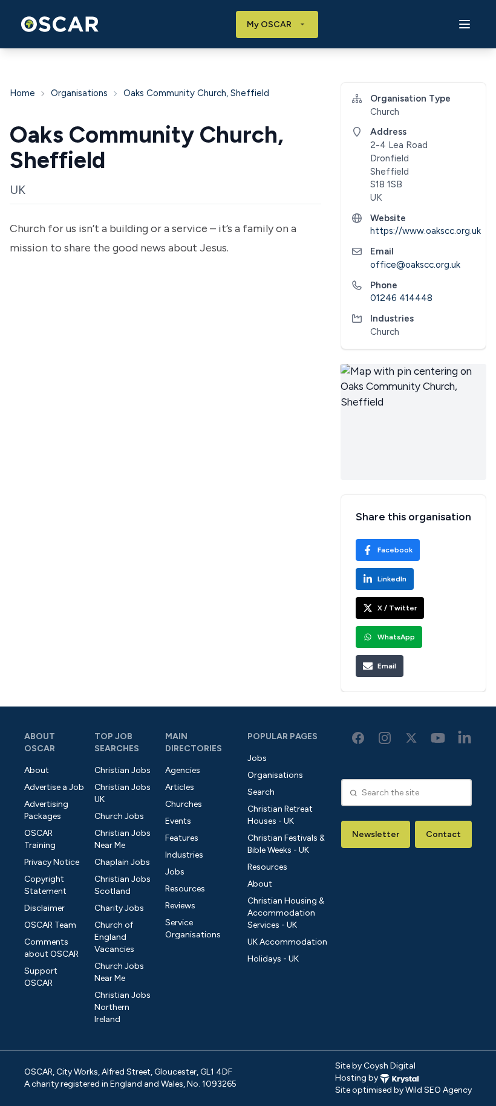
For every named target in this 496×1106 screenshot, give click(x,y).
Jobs (174, 872)
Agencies (182, 770)
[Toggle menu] (464, 24)
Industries (184, 855)
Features (181, 838)
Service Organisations (193, 928)
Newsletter (375, 834)
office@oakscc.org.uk (415, 264)
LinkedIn (391, 579)
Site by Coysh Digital (375, 1066)
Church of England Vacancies (114, 937)
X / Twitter (397, 608)
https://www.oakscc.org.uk (425, 230)
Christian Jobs (122, 770)
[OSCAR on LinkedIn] (464, 738)
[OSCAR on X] (411, 738)
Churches (183, 804)
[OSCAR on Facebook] (358, 738)
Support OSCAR (40, 977)
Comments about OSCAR (51, 948)
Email (386, 666)
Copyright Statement (45, 885)
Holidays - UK (273, 959)
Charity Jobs (119, 908)
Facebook (395, 550)
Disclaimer (44, 908)
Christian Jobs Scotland (122, 885)
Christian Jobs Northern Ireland (122, 1007)
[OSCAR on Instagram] (384, 738)
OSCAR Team (50, 925)
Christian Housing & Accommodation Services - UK (285, 913)
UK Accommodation (287, 942)
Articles (179, 787)
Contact (443, 834)
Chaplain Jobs (122, 862)
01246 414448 (401, 298)
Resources (185, 889)
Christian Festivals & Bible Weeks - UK (286, 844)
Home (22, 93)
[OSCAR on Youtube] (438, 738)
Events (178, 821)
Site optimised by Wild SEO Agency (403, 1090)
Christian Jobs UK (122, 793)
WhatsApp (396, 637)
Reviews (180, 906)
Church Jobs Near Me (119, 972)
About (36, 770)
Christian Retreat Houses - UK (280, 815)
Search (261, 792)
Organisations (79, 93)
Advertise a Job (54, 787)
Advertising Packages (46, 810)
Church (384, 331)
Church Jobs (119, 816)
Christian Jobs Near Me (122, 839)
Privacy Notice (51, 862)
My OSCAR (269, 24)
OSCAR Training (40, 839)
